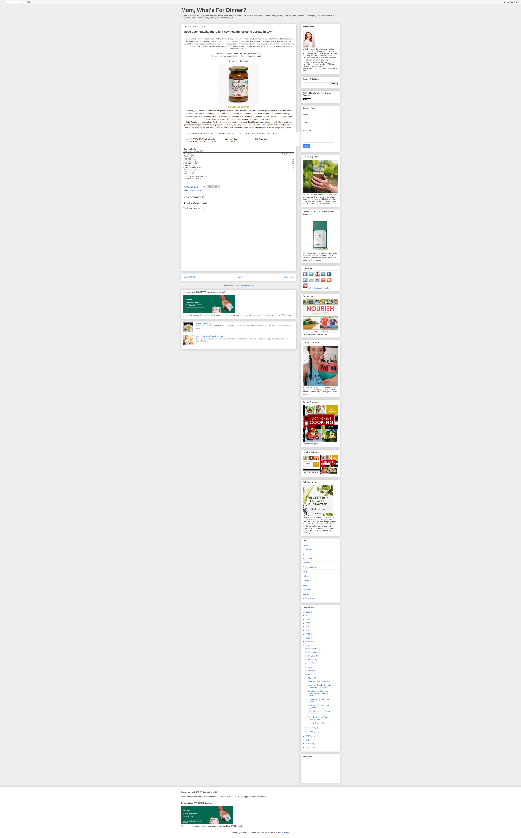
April (310, 674)
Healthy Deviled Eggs (317, 723)
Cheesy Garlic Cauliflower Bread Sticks (210, 336)
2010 (308, 747)
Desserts (306, 563)
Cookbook (307, 580)
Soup (305, 572)
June (310, 667)
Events (306, 594)
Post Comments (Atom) (244, 286)
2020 (308, 623)
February (312, 728)
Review (199, 190)
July (310, 663)
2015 (308, 641)
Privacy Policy (309, 598)
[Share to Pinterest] (219, 186)
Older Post (289, 277)
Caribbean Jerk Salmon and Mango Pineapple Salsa (318, 693)
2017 (308, 634)
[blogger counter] (307, 99)
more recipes (247, 125)
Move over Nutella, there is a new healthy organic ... (319, 686)
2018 (308, 630)
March (311, 678)
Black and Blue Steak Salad (319, 681)
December (313, 648)
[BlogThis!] (211, 186)
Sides (305, 554)
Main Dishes (308, 558)
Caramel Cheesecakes (203, 323)
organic (192, 190)
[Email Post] (204, 187)
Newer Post (189, 277)
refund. (288, 46)
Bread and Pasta (310, 567)
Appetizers (307, 549)
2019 (308, 627)
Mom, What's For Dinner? (213, 10)
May (310, 671)
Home (239, 277)
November (313, 652)
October (312, 656)
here (264, 128)
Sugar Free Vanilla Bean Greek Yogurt (318, 718)
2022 (308, 615)
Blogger (287, 833)
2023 (308, 612)
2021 (308, 619)
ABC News (241, 49)
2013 (308, 736)
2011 (308, 744)
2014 (308, 645)
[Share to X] (213, 186)
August (311, 659)
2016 (308, 638)
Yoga (305, 585)
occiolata (244, 61)
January (312, 731)
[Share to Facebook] (216, 186)
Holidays (306, 576)
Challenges (307, 589)
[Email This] (208, 186)
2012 (308, 740)
